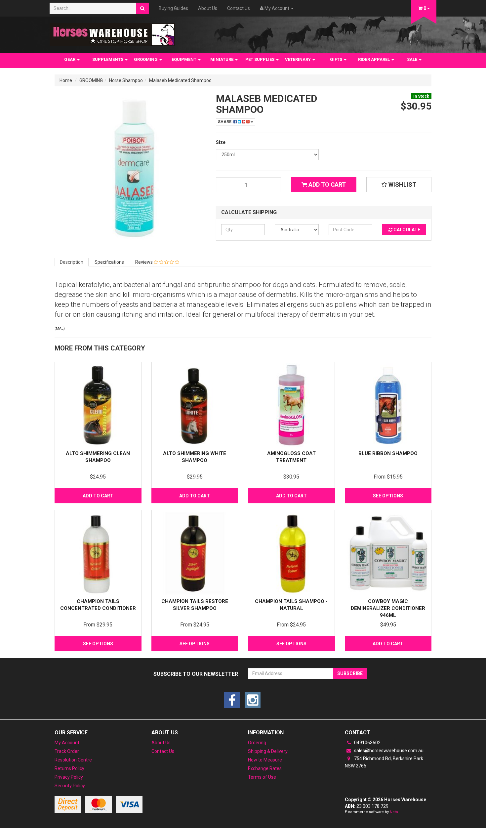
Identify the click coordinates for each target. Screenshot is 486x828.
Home (66, 80)
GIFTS (336, 59)
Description (71, 262)
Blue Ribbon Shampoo (388, 453)
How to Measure (265, 759)
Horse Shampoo (126, 80)
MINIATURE (222, 59)
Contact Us (238, 8)
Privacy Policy (69, 777)
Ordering (257, 742)
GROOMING (146, 59)
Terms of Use (262, 777)
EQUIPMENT (184, 59)
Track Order (67, 751)
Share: (225, 121)
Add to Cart (326, 184)
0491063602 (367, 742)
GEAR (70, 59)
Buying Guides (173, 8)
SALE (412, 59)
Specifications (109, 262)
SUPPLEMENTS (108, 59)
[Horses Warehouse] (112, 32)
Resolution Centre (73, 759)
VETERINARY (298, 59)
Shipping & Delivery (268, 751)
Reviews (144, 262)
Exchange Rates (265, 768)
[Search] (142, 8)
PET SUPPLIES (260, 59)
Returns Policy (69, 768)
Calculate (406, 229)
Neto (394, 812)
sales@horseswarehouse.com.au (388, 750)
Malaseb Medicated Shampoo (180, 80)
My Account (67, 742)
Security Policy (70, 785)
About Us (207, 8)
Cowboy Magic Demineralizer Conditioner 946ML (388, 608)
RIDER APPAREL (374, 59)
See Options (388, 495)
